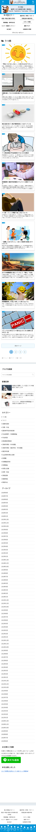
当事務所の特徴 (27, 822)
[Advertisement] (18, 786)
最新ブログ (27, 819)
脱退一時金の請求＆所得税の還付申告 (9, 813)
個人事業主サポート (9, 810)
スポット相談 (27, 817)
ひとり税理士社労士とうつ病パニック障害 (14, 771)
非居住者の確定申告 (27, 812)
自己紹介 (9, 822)
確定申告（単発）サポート (27, 810)
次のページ (18, 346)
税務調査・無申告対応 (9, 817)
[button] (32, 375)
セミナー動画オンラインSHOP (9, 819)
